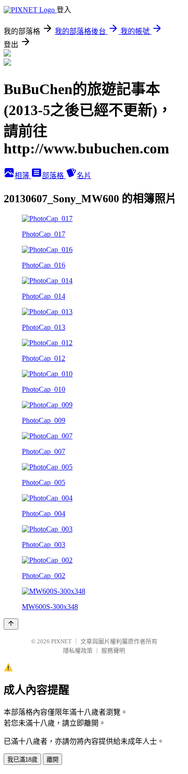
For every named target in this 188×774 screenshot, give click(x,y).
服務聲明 (113, 650)
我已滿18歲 (22, 759)
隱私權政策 (78, 650)
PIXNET (61, 641)
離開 (52, 759)
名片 (84, 175)
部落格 (54, 175)
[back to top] (11, 624)
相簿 (23, 175)
